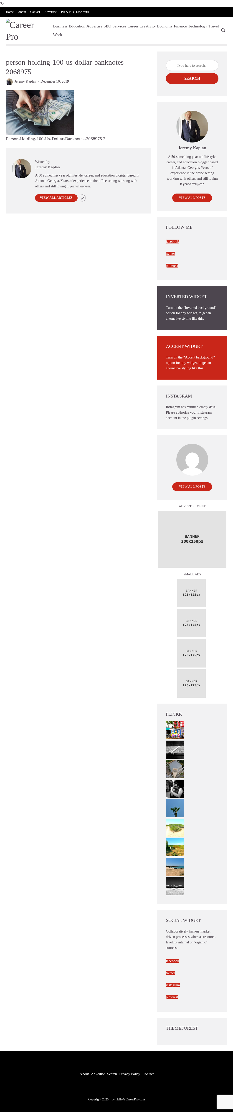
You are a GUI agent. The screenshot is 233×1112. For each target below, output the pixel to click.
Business (60, 26)
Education (77, 26)
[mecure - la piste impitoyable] (175, 827)
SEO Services (115, 26)
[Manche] (175, 769)
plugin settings (197, 418)
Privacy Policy (129, 1074)
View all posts (192, 197)
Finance (180, 26)
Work (57, 34)
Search (192, 78)
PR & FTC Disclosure (75, 12)
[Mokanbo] (175, 749)
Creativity (147, 26)
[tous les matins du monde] (175, 886)
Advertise (50, 12)
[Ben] (175, 788)
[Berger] (175, 847)
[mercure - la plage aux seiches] (175, 866)
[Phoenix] (175, 808)
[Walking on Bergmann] (175, 730)
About (22, 12)
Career (132, 26)
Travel (213, 26)
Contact (35, 12)
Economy (165, 26)
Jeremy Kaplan (25, 81)
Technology (197, 26)
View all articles (56, 197)
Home (10, 12)
